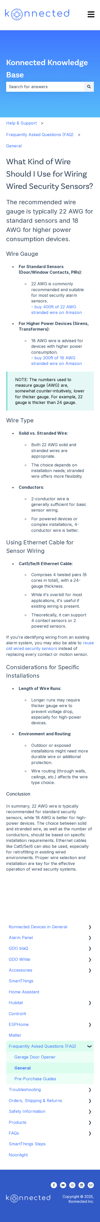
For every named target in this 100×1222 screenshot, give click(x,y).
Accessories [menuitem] (20, 970)
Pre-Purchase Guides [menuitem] (35, 1078)
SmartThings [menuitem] (21, 980)
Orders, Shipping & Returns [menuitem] (35, 1100)
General (14, 145)
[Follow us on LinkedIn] (81, 1185)
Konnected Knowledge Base (47, 68)
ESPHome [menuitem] (19, 1024)
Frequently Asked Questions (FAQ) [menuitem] (42, 1046)
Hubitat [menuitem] (16, 1002)
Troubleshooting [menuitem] (25, 1089)
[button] (90, 927)
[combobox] (45, 86)
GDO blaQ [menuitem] (18, 948)
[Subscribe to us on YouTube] (63, 1185)
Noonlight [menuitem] (18, 1154)
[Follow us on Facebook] (54, 1185)
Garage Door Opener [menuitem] (35, 1057)
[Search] (89, 86)
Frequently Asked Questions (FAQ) (40, 134)
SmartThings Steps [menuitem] (27, 1143)
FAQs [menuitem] (14, 1133)
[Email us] (91, 1185)
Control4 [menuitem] (17, 1013)
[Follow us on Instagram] (72, 1185)
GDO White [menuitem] (19, 959)
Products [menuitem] (17, 1122)
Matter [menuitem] (15, 1035)
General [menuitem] (22, 1068)
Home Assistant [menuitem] (24, 991)
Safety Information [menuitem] (27, 1111)
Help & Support (21, 123)
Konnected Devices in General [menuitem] (38, 926)
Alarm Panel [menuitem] (21, 937)
